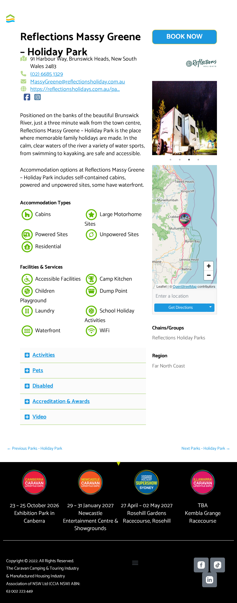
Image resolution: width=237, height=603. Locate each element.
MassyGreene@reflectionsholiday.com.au (77, 82)
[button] (83, 355)
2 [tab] (180, 160)
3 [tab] (189, 160)
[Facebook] (26, 97)
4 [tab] (198, 160)
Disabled (42, 386)
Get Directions (180, 307)
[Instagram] (37, 97)
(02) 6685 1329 (46, 74)
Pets (37, 370)
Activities (43, 355)
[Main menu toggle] (223, 18)
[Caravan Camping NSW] (24, 18)
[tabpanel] (184, 118)
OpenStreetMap (185, 286)
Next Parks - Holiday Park (205, 448)
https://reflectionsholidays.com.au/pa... (75, 89)
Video (39, 417)
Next (211, 118)
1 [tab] (171, 160)
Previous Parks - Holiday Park (34, 448)
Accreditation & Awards (61, 401)
